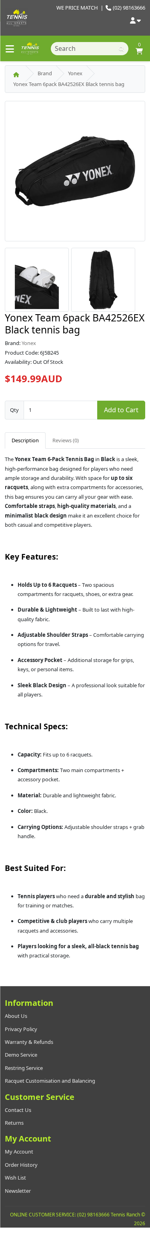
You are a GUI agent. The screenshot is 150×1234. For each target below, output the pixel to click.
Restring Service (24, 1067)
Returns (14, 1122)
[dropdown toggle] (135, 21)
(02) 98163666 (129, 7)
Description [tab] (25, 440)
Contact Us (18, 1110)
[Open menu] (9, 49)
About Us (16, 1015)
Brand (45, 73)
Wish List (15, 1177)
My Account (19, 1151)
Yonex (75, 73)
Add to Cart (121, 409)
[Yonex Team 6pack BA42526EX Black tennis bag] (75, 173)
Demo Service (21, 1054)
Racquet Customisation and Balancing (50, 1080)
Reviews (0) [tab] (65, 440)
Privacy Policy (21, 1029)
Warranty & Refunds (29, 1041)
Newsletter (18, 1190)
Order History (21, 1164)
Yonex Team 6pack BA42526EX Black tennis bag (68, 84)
